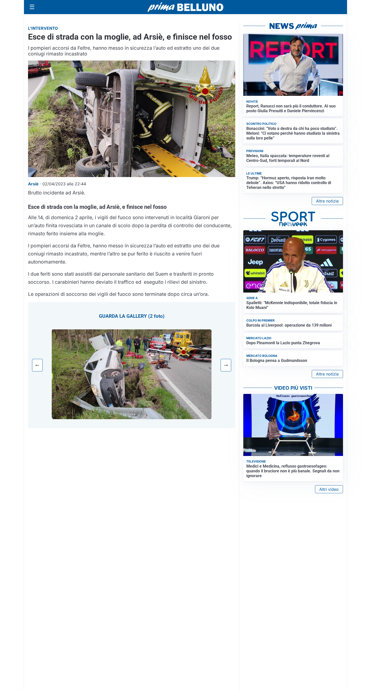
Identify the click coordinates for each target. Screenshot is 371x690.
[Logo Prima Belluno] (185, 7)
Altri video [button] (329, 489)
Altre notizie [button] (327, 201)
